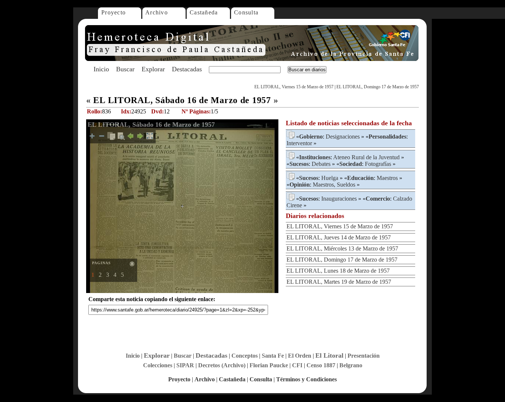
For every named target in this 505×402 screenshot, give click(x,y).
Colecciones (157, 365)
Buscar (125, 69)
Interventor (299, 143)
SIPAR (185, 365)
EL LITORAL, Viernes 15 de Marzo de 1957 (293, 86)
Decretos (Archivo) (221, 365)
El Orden (299, 355)
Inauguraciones (339, 198)
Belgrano (350, 365)
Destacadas (187, 69)
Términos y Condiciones (306, 379)
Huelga (329, 178)
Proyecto (113, 12)
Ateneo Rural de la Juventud (366, 157)
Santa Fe (273, 355)
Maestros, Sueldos (334, 184)
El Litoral (329, 355)
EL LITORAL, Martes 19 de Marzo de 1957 (339, 282)
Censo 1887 (320, 365)
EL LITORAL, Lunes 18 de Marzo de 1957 (338, 271)
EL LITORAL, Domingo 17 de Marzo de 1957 (377, 86)
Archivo (156, 12)
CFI (297, 365)
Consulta (246, 12)
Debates (321, 164)
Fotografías (378, 164)
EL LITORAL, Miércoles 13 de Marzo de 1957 (342, 248)
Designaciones (343, 136)
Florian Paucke (269, 365)
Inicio (101, 69)
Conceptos (244, 355)
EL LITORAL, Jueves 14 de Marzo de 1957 (339, 237)
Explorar (153, 69)
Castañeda (204, 12)
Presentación (364, 355)
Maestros (387, 178)
